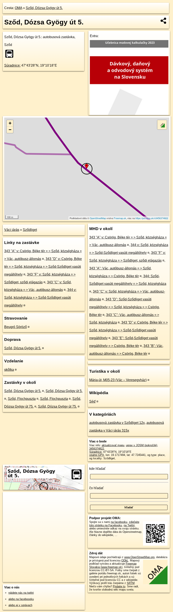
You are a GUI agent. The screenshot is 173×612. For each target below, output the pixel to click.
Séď (92, 401)
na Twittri (129, 525)
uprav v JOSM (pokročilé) (141, 445)
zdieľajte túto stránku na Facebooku (114, 523)
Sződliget (30, 230)
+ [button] (10, 123)
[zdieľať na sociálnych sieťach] (163, 20)
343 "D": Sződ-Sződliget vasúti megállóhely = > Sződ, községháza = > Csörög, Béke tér (124, 307)
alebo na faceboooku (21, 599)
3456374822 (96, 448)
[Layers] (162, 124)
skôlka (9, 369)
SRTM (131, 583)
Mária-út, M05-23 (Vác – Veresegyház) (118, 380)
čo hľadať (96, 488)
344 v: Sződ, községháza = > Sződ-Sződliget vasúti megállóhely (40, 297)
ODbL (124, 560)
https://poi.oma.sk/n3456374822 (151, 218)
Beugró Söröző (15, 327)
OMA (18, 8)
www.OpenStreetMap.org (139, 557)
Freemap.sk (120, 218)
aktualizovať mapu (113, 445)
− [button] (10, 129)
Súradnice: (12, 65)
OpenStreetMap (98, 218)
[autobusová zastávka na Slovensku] (10, 54)
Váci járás (11, 230)
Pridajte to (119, 586)
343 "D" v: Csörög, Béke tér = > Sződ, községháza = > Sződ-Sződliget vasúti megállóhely (43, 266)
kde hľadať (97, 468)
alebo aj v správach (20, 605)
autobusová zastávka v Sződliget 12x (117, 423)
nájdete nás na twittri (21, 592)
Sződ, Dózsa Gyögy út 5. (44, 8)
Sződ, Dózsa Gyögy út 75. (57, 406)
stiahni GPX (96, 455)
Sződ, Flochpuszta (22, 398)
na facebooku (119, 522)
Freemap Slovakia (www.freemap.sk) (113, 565)
